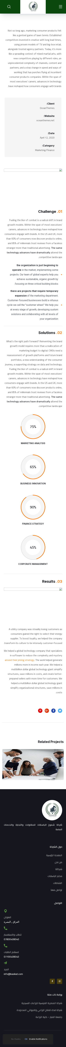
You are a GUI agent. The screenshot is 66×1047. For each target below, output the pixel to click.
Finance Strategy (33, 767)
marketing (39, 774)
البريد (6, 969)
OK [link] (26, 1039)
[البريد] (5, 963)
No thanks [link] (16, 1039)
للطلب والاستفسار (12, 934)
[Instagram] (59, 981)
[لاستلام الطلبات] (5, 945)
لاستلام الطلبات (11, 952)
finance (25, 774)
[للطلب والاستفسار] (5, 928)
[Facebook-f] (52, 981)
